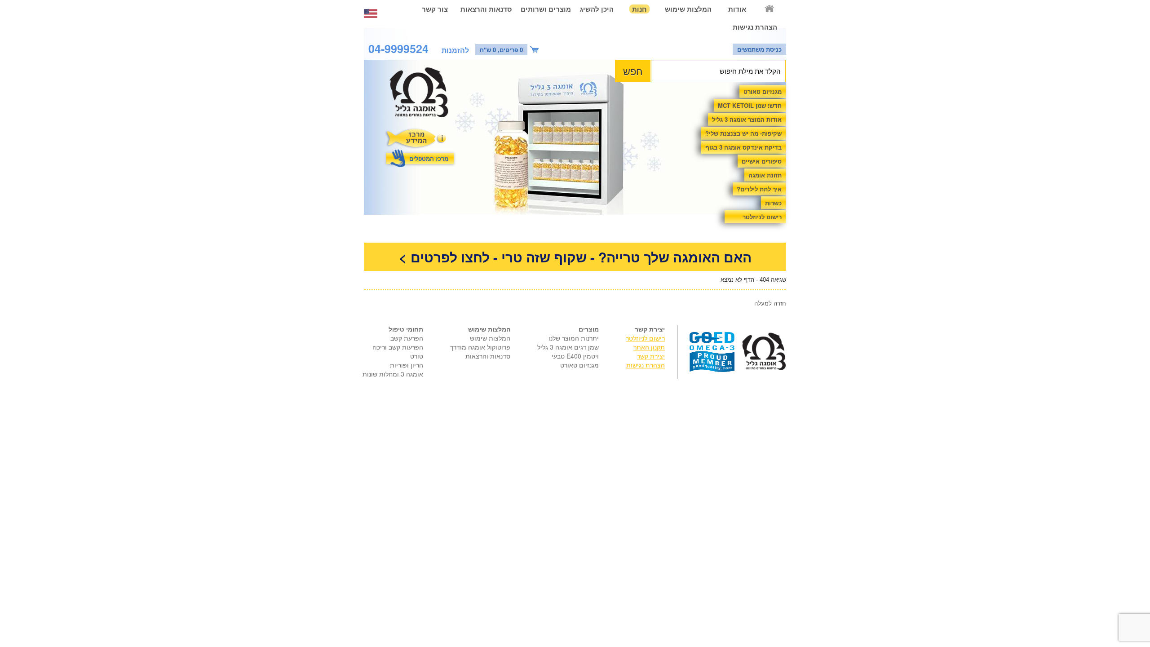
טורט (416, 355)
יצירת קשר (651, 355)
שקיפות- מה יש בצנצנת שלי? (743, 133)
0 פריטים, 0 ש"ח (501, 49)
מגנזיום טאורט (762, 91)
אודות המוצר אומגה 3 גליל (747, 119)
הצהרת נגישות (755, 27)
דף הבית (770, 9)
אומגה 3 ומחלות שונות (393, 373)
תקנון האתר (649, 346)
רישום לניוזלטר (762, 217)
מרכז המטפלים (428, 158)
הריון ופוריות (406, 364)
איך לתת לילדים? (759, 189)
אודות (737, 9)
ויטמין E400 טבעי (575, 355)
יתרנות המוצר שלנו (573, 337)
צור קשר (435, 9)
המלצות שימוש (688, 9)
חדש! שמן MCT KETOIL (750, 105)
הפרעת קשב (406, 337)
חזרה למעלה (770, 303)
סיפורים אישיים (762, 161)
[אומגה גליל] (424, 94)
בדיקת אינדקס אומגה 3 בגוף (743, 147)
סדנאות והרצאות (486, 9)
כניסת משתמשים (759, 49)
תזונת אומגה (765, 175)
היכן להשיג (597, 9)
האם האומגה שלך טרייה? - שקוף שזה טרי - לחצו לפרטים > (575, 256)
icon (535, 49)
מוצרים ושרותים (546, 9)
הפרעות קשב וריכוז (398, 346)
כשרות (773, 203)
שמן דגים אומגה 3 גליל (568, 346)
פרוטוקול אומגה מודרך (480, 346)
